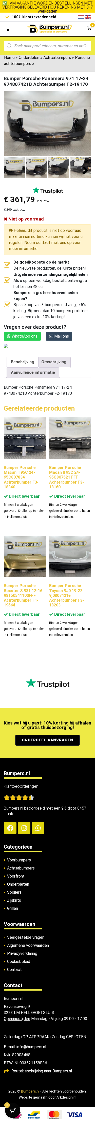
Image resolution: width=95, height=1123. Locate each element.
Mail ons (61, 336)
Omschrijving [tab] (53, 361)
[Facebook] (10, 828)
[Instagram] (24, 828)
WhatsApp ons (24, 336)
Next (85, 170)
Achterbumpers (57, 57)
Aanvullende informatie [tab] (33, 372)
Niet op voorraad (25, 219)
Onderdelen (29, 57)
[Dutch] (81, 16)
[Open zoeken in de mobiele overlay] (47, 46)
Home (9, 57)
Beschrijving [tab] (22, 361)
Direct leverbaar (24, 496)
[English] (88, 16)
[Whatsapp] (38, 828)
